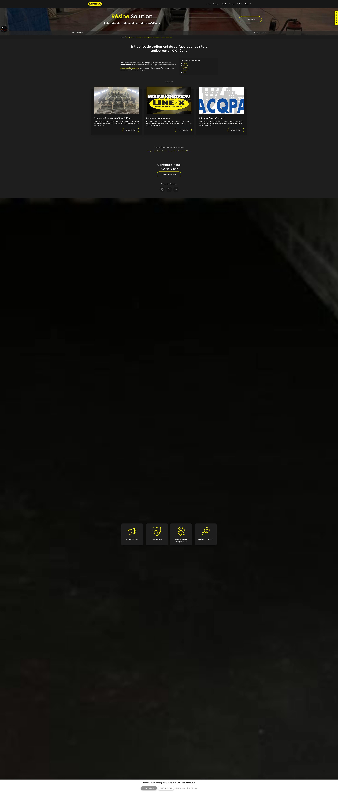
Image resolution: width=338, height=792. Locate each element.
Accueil (208, 4)
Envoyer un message (169, 174)
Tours (184, 72)
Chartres (185, 65)
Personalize (181, 788)
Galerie (239, 4)
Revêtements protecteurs (158, 118)
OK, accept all (149, 788)
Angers (185, 71)
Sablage (216, 4)
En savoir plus (250, 19)
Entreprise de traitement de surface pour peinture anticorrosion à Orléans (169, 151)
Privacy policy (193, 788)
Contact (248, 4)
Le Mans (185, 63)
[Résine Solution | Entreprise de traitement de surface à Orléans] (95, 4)
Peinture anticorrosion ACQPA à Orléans (112, 118)
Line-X (224, 4)
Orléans (185, 67)
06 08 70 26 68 (77, 33)
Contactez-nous (260, 33)
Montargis (185, 69)
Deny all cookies (166, 788)
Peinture (232, 4)
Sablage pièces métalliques (212, 118)
